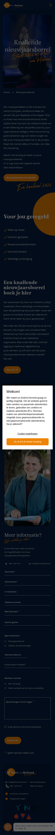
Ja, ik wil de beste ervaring (27, 442)
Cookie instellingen (27, 433)
